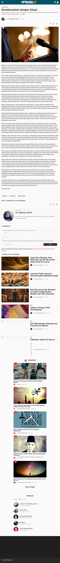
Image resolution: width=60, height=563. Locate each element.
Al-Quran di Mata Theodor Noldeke (23, 552)
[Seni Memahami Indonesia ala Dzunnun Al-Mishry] (15, 327)
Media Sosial (21, 196)
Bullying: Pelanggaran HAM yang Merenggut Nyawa (28, 381)
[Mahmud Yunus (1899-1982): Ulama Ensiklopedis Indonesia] (30, 444)
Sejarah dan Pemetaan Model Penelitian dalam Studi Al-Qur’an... (9, 553)
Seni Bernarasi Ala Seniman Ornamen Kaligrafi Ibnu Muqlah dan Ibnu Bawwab (42, 291)
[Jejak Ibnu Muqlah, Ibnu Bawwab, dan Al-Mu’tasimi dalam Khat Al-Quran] (15, 263)
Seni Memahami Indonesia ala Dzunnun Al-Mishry (43, 324)
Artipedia (4, 7)
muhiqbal (22, 522)
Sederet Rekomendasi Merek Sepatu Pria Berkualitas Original (52, 553)
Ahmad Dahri (23, 510)
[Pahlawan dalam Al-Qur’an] (15, 343)
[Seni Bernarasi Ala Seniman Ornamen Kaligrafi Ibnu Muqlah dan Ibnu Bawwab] (15, 295)
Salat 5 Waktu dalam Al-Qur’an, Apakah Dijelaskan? (26, 430)
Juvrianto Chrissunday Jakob (28, 504)
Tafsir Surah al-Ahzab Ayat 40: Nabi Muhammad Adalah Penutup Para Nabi (29, 405)
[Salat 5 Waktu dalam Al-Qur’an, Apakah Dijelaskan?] (30, 419)
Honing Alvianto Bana (25, 516)
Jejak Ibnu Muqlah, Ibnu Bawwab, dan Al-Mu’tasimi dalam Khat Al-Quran (42, 260)
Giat (20, 499)
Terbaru (16, 499)
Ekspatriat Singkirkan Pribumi (38, 552)
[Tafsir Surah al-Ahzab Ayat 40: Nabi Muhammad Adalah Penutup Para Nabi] (30, 395)
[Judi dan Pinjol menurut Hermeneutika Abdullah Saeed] (15, 279)
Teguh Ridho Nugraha (26, 528)
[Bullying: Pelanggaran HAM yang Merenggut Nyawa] (30, 371)
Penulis (30, 496)
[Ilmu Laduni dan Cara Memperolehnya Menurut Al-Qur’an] (30, 469)
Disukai (24, 499)
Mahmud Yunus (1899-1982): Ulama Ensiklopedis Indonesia (29, 454)
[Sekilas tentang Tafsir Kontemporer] (15, 311)
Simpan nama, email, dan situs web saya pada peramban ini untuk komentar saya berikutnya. (28, 241)
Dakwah (28, 68)
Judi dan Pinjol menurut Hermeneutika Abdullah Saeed (44, 274)
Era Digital (13, 196)
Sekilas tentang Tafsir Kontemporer (40, 308)
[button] (2, 2)
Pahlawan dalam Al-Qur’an (42, 339)
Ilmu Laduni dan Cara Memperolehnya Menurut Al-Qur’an (30, 479)
